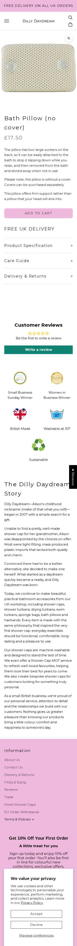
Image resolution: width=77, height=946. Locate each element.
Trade (8, 797)
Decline (36, 925)
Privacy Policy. (32, 903)
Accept (36, 914)
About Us (12, 760)
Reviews (11, 789)
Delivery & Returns (19, 775)
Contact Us (13, 767)
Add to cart (38, 213)
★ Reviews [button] (73, 477)
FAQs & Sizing (15, 782)
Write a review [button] (38, 350)
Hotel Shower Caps (20, 804)
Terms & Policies (17, 819)
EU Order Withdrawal (21, 812)
